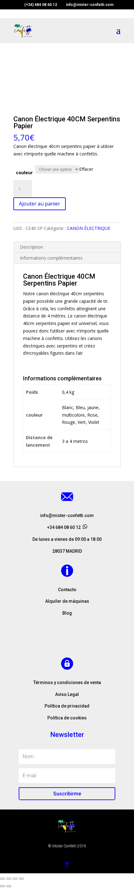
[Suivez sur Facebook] (55, 641)
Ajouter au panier (39, 203)
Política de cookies (67, 717)
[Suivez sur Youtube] (79, 641)
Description (31, 247)
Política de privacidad (67, 705)
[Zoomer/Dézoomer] (21, 879)
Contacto (67, 589)
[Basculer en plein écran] (14, 879)
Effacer (86, 169)
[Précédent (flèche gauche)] (2, 886)
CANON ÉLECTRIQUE (88, 228)
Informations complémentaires (51, 258)
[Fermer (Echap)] (2, 879)
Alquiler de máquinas (67, 601)
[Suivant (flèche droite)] (8, 886)
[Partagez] (8, 879)
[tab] (67, 247)
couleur (24, 172)
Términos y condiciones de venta (67, 682)
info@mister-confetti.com (67, 515)
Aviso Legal (67, 694)
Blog (67, 613)
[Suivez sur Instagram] (67, 641)
